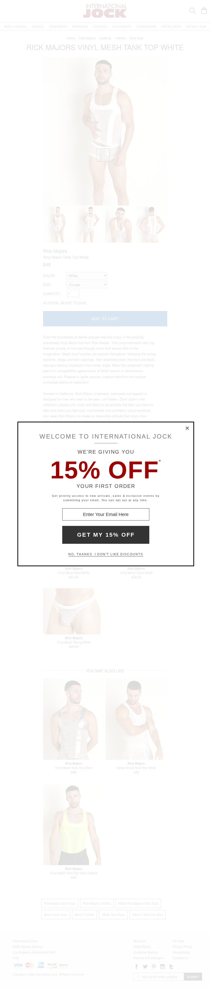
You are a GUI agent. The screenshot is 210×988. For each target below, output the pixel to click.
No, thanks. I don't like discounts (105, 554)
